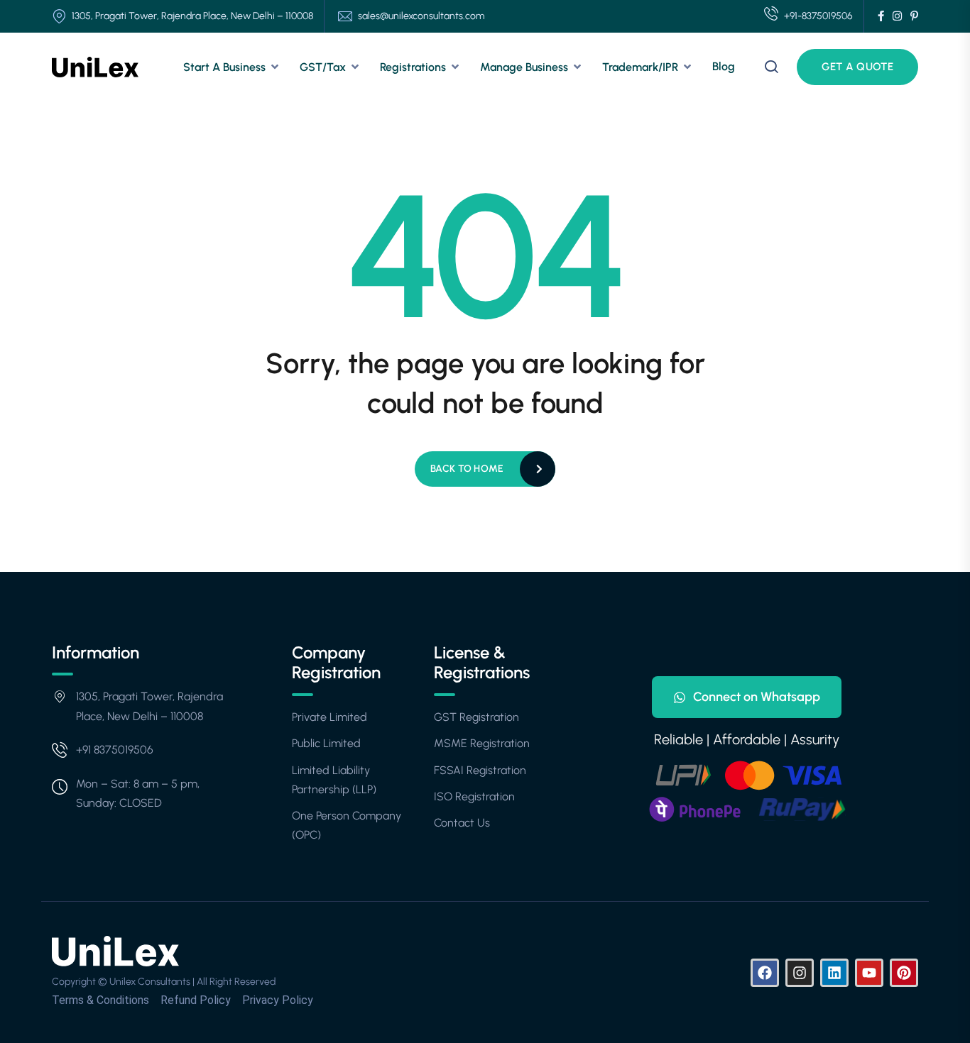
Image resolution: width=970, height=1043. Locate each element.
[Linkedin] (834, 973)
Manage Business (524, 67)
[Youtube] (869, 973)
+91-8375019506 (818, 16)
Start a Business (224, 67)
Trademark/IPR (640, 67)
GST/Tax (323, 67)
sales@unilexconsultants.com (421, 16)
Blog (723, 66)
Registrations (413, 67)
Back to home (466, 469)
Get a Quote (857, 66)
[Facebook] (765, 973)
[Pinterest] (904, 973)
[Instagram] (799, 973)
